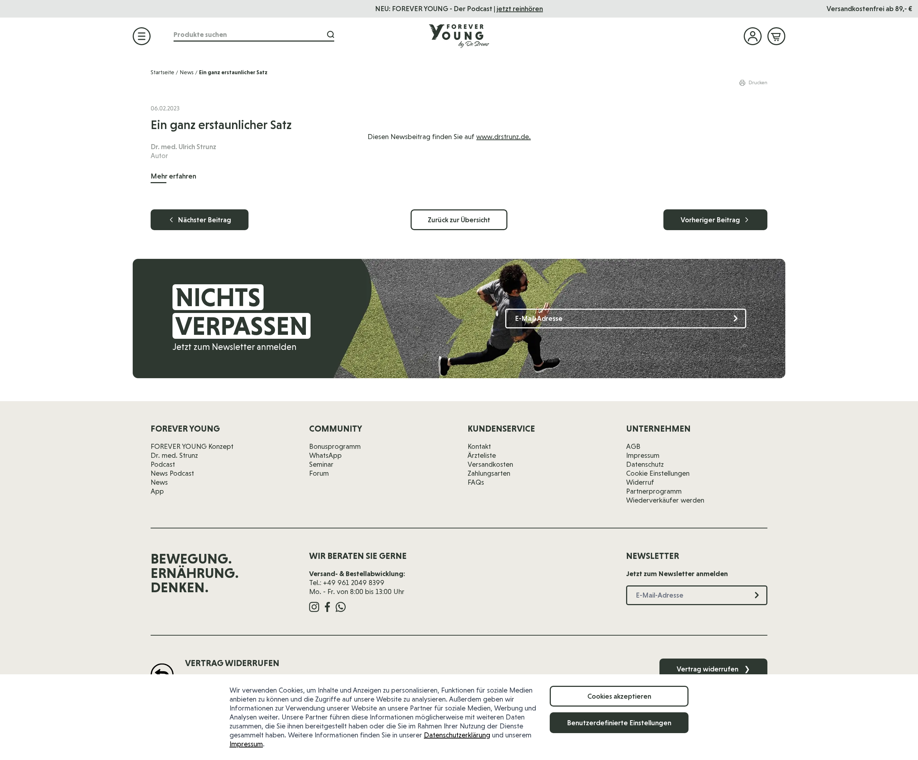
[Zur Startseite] (459, 35)
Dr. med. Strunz (174, 455)
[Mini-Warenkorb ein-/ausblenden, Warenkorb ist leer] (776, 36)
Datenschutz (645, 464)
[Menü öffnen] (142, 36)
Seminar (321, 464)
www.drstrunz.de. (503, 136)
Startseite (162, 72)
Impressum (246, 744)
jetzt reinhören (520, 8)
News (187, 72)
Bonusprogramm (335, 446)
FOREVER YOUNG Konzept (192, 446)
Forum (319, 473)
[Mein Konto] (752, 36)
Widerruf (640, 482)
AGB (633, 446)
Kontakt (479, 446)
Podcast (163, 464)
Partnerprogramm (654, 491)
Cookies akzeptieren (619, 696)
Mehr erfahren (173, 176)
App (157, 491)
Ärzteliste (482, 455)
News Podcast (172, 473)
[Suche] (330, 34)
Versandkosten (490, 464)
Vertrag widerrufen (713, 669)
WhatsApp (325, 455)
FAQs (476, 482)
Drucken (758, 82)
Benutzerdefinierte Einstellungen (619, 722)
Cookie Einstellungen (658, 473)
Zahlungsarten (489, 473)
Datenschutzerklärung (457, 735)
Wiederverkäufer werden (665, 500)
